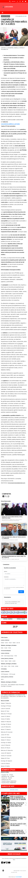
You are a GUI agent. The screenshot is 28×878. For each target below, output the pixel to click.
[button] (9, 1)
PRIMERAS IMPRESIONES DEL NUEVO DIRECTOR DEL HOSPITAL (14, 557)
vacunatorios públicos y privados (10, 124)
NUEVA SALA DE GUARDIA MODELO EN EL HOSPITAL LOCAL (12, 517)
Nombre (5, 571)
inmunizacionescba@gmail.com (16, 483)
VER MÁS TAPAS (14, 789)
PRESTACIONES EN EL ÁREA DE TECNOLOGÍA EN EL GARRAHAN (14, 537)
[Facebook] (17, 1)
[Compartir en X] (6, 496)
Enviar (21, 591)
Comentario (6, 576)
